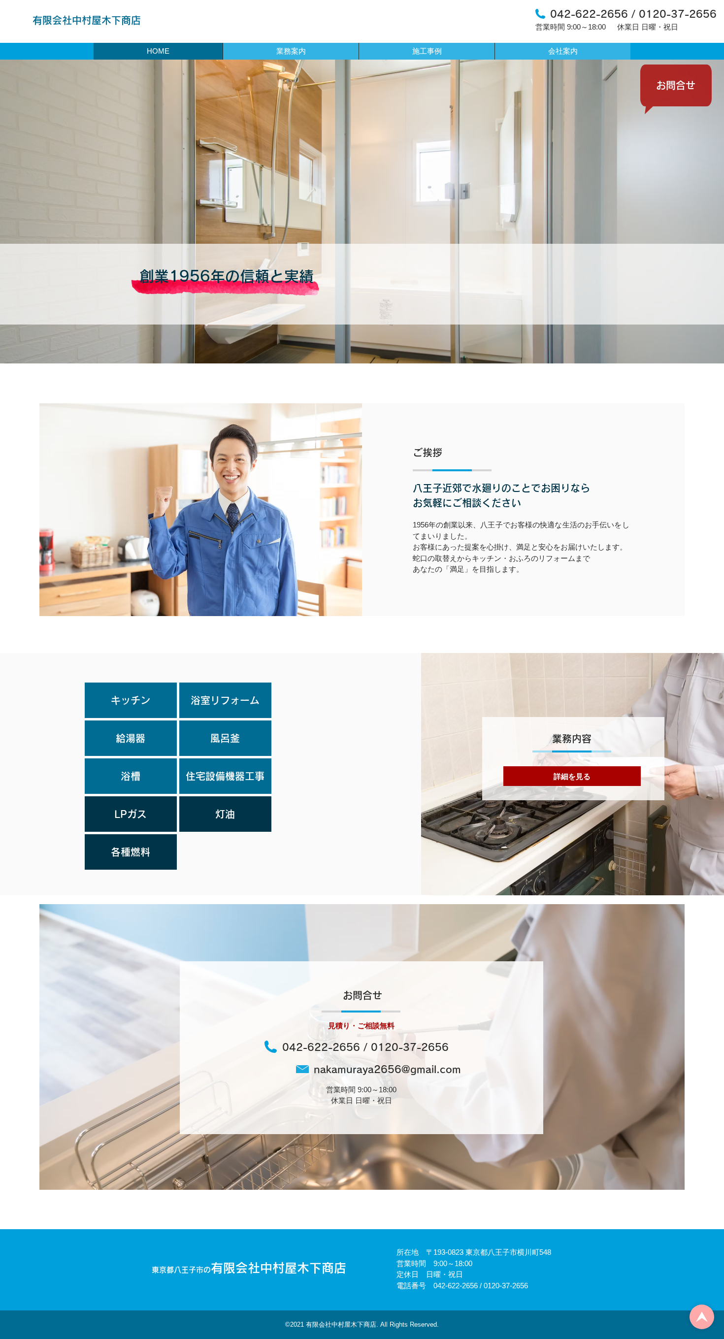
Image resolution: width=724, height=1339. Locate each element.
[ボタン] (702, 1317)
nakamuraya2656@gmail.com (387, 1069)
